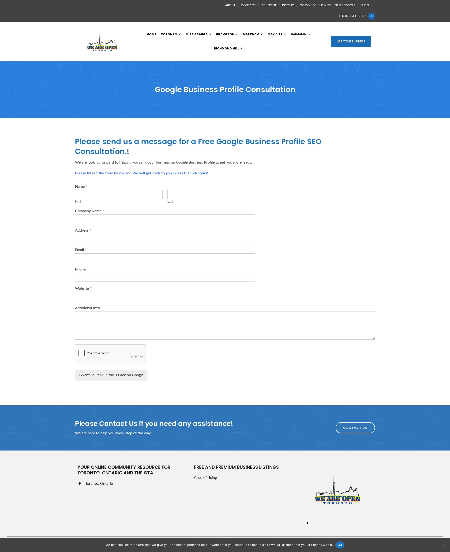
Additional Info (87, 308)
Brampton (225, 34)
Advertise (269, 5)
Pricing (288, 5)
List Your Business (351, 41)
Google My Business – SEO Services (327, 5)
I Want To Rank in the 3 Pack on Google (111, 375)
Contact (248, 5)
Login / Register (352, 16)
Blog (365, 5)
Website (83, 288)
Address (83, 230)
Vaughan (299, 34)
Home (151, 34)
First (78, 201)
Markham (251, 34)
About (230, 5)
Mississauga (197, 34)
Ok (340, 545)
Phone (80, 269)
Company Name (89, 211)
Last (170, 201)
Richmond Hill (226, 48)
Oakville (275, 34)
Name (81, 186)
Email (80, 250)
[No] (444, 545)
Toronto (169, 34)
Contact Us (355, 428)
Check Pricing (205, 478)
